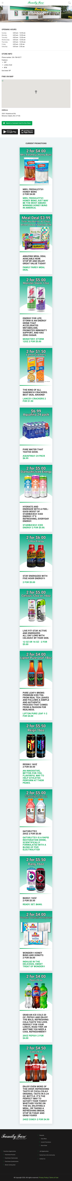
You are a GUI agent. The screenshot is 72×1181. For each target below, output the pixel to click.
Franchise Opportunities (9, 1151)
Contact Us (42, 1158)
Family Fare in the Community (47, 1155)
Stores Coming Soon (10, 1165)
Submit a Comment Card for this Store (18, 123)
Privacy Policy (43, 1177)
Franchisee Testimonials (11, 1158)
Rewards (41, 1135)
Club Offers (44, 1138)
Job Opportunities (44, 1151)
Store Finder (44, 1145)
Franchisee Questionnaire (11, 1161)
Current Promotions (46, 1142)
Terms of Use (53, 1177)
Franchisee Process (10, 1154)
